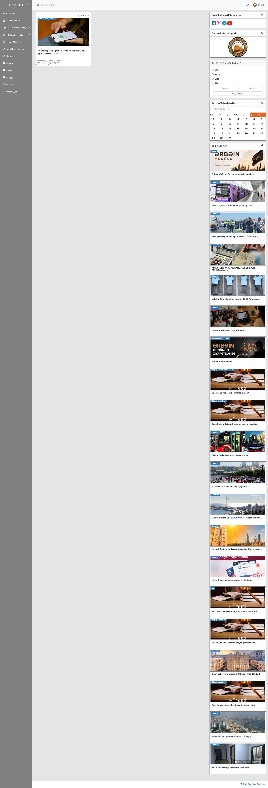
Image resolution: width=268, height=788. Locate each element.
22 (213, 133)
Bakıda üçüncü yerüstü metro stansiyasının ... (233, 205)
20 (254, 128)
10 (230, 123)
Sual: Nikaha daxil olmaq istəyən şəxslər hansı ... (235, 642)
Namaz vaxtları (13, 20)
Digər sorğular (237, 93)
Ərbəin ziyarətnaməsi (222, 361)
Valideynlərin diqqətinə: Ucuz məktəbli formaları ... (236, 299)
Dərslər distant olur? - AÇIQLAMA (228, 330)
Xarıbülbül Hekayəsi (14, 49)
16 (221, 128)
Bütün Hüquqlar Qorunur (252, 784)
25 (238, 133)
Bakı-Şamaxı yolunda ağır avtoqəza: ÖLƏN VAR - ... (236, 236)
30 (221, 138)
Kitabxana (10, 56)
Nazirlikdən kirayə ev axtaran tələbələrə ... (231, 767)
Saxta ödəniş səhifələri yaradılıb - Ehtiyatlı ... (233, 580)
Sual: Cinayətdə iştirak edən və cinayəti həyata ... (235, 424)
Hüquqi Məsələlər (13, 42)
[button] (258, 5)
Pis (216, 83)
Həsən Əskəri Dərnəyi (16, 27)
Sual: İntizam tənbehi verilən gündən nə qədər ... (235, 705)
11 (238, 123)
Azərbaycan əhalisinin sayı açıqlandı (229, 486)
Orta (217, 78)
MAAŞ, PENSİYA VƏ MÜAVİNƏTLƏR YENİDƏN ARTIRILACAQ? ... (233, 269)
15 (213, 128)
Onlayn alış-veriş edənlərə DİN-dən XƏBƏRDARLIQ (236, 674)
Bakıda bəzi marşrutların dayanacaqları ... (231, 455)
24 (229, 133)
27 (254, 133)
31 (230, 138)
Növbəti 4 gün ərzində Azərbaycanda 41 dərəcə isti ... (237, 549)
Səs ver (224, 88)
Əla (216, 69)
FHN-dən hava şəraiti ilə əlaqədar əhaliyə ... (232, 736)
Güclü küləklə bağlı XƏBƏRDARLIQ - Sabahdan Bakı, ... (237, 518)
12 (246, 123)
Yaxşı (217, 74)
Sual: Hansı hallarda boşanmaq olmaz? (230, 393)
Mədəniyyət (11, 91)
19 (246, 128)
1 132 (42, 62)
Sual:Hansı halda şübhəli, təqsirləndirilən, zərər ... (235, 611)
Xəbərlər (10, 63)
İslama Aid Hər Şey (14, 35)
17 (230, 128)
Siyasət (9, 84)
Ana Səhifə (11, 13)
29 (213, 138)
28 (261, 133)
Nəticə (251, 88)
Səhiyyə (9, 77)
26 (246, 133)
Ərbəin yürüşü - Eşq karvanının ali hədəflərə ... (234, 174)
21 (262, 128)
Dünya (9, 70)
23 (221, 133)
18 (238, 128)
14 (262, 123)
